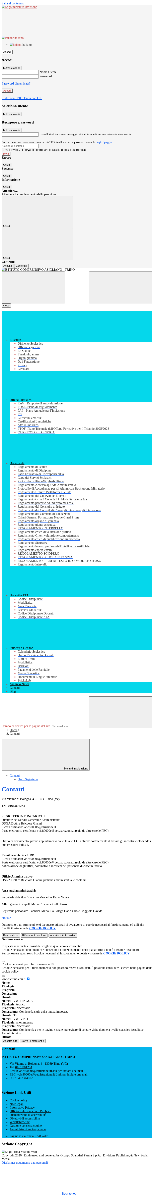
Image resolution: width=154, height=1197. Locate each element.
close (6, 305)
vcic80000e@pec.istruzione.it (52, 1074)
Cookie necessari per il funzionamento (26, 964)
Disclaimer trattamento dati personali (25, 1162)
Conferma (21, 265)
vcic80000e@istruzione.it (51, 1071)
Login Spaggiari (104, 142)
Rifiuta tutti (34, 935)
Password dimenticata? (16, 83)
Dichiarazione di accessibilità (28, 1114)
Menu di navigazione (75, 768)
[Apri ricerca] (120, 287)
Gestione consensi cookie (26, 1125)
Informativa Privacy (22, 1107)
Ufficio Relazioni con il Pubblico (30, 1111)
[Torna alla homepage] (77, 269)
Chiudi (6, 164)
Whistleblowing (20, 1122)
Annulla (7, 265)
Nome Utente (48, 72)
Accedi (7, 51)
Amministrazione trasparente (28, 1129)
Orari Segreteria (28, 779)
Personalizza (10, 935)
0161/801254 (23, 1067)
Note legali (16, 1104)
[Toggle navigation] (33, 287)
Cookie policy (18, 1100)
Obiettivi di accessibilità (25, 1118)
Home (13, 730)
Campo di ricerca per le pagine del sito (26, 726)
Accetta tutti (63, 935)
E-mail (44, 134)
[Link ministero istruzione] (19, 7)
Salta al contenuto (13, 3)
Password (46, 76)
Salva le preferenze (32, 1040)
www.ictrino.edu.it (14, 979)
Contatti (15, 775)
